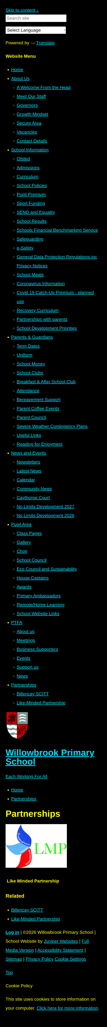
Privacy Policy (39, 959)
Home (17, 789)
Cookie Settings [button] (70, 959)
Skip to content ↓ (22, 10)
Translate (45, 42)
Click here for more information (67, 1008)
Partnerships (23, 798)
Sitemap (14, 959)
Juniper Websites (61, 941)
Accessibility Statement (60, 950)
